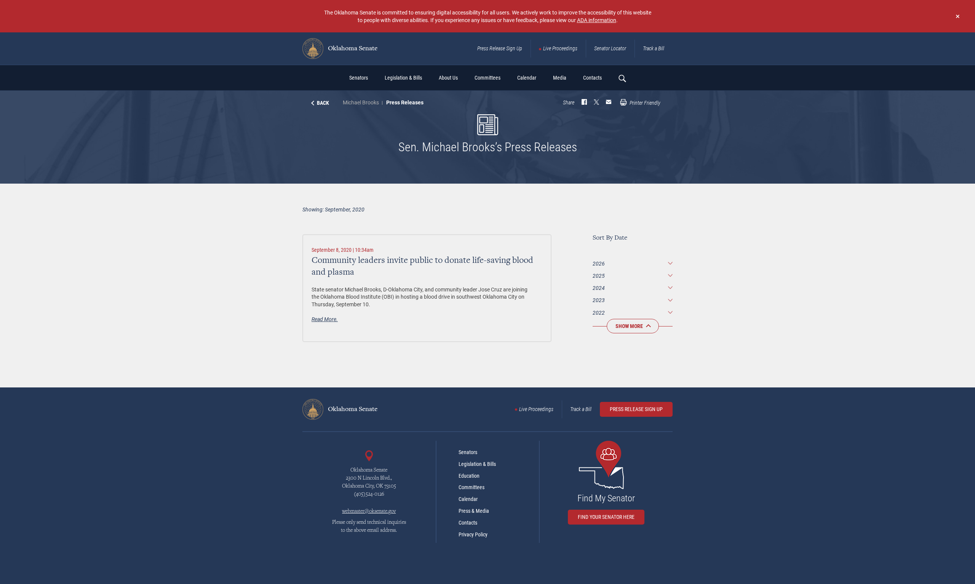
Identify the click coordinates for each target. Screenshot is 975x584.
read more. (325, 319)
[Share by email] (609, 103)
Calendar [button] (526, 78)
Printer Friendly (644, 103)
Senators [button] (358, 78)
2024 (599, 287)
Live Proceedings (560, 48)
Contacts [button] (592, 78)
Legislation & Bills (477, 464)
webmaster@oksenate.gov (369, 511)
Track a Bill (653, 48)
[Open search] (622, 78)
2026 (599, 263)
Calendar (468, 499)
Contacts (468, 523)
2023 (599, 300)
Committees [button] (487, 78)
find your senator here (606, 517)
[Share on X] (596, 103)
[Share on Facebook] (584, 103)
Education (469, 476)
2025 (599, 275)
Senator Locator (610, 48)
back (323, 103)
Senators (468, 452)
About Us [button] (448, 78)
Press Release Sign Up (499, 48)
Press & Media (474, 511)
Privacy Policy (473, 534)
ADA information (596, 20)
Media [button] (559, 78)
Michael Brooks (361, 102)
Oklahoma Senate (351, 48)
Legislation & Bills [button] (403, 78)
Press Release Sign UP (636, 409)
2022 (599, 312)
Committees (471, 487)
